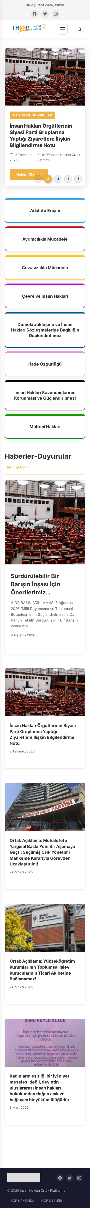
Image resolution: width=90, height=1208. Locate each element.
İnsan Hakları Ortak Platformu (42, 1203)
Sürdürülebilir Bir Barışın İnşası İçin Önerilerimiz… (35, 597)
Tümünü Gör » (17, 480)
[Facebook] (34, 14)
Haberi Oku (25, 187)
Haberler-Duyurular (38, 469)
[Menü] (63, 29)
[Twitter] (45, 14)
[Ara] (79, 29)
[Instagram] (56, 14)
